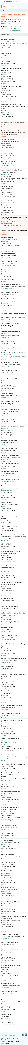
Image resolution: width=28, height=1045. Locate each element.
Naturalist (4, 1000)
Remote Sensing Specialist (10, 738)
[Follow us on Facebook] (23, 1034)
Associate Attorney (7, 855)
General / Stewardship (15, 26)
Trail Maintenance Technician (11, 551)
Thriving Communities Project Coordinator (11, 966)
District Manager (6, 502)
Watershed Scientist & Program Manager (11, 518)
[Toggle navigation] (2, 2)
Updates (9, 1038)
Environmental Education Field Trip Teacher (12, 332)
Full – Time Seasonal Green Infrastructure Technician (10, 410)
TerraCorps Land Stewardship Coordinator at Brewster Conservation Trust (13, 106)
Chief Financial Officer (8, 270)
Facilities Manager (7, 1014)
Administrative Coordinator (10, 455)
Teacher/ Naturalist (7, 299)
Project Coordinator (7, 983)
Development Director (8, 826)
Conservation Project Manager (11, 902)
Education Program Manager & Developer (11, 69)
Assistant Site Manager (9, 441)
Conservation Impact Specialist (11, 170)
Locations (12, 6)
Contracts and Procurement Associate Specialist (13, 950)
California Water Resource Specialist (13, 613)
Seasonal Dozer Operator (9, 755)
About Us (3, 1038)
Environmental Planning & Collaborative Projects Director (11, 808)
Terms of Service (5, 1040)
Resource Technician (8, 486)
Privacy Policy (15, 1038)
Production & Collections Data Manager (11, 87)
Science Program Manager (10, 934)
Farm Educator (6, 54)
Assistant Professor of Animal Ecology (13, 658)
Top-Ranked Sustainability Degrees (12, 123)
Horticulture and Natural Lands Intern (13, 675)
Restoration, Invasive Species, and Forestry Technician (12, 567)
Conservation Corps (14, 29)
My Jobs (5, 10)
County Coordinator (7, 887)
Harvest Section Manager (9, 471)
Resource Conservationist (9, 362)
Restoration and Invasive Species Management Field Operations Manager (12, 775)
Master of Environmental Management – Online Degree (14, 218)
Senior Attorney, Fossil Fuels (10, 379)
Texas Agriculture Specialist (10, 791)
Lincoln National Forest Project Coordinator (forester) (11, 253)
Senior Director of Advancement (11, 705)
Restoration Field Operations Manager (13, 644)
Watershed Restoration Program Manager (12, 721)
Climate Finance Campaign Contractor (13, 426)
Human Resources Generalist (10, 284)
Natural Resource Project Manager (12, 348)
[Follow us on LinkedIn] (26, 1034)
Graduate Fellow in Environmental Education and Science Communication (14, 536)
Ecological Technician (8, 39)
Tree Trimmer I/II (6, 871)
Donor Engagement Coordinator (11, 582)
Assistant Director (7, 628)
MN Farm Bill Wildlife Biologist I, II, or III (13, 314)
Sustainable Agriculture (15, 30)
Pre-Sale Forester (7, 598)
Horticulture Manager (8, 139)
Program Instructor (7, 840)
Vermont (9, 23)
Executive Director (7, 154)
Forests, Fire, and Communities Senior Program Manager (13, 917)
